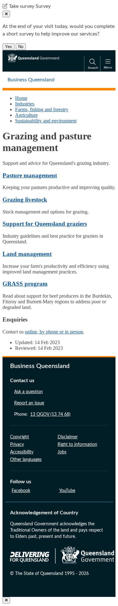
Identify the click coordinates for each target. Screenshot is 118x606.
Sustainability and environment (45, 120)
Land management (27, 254)
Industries (24, 103)
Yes (8, 46)
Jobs (62, 452)
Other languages (26, 459)
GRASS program (25, 283)
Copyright (19, 437)
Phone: (42, 414)
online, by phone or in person (54, 331)
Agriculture (26, 115)
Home (21, 98)
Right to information (77, 444)
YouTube (67, 491)
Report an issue (29, 403)
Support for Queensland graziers (45, 223)
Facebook (21, 491)
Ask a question (28, 392)
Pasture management (30, 175)
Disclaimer (68, 437)
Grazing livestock (25, 199)
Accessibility (21, 452)
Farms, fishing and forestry (41, 109)
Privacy (17, 444)
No (20, 46)
